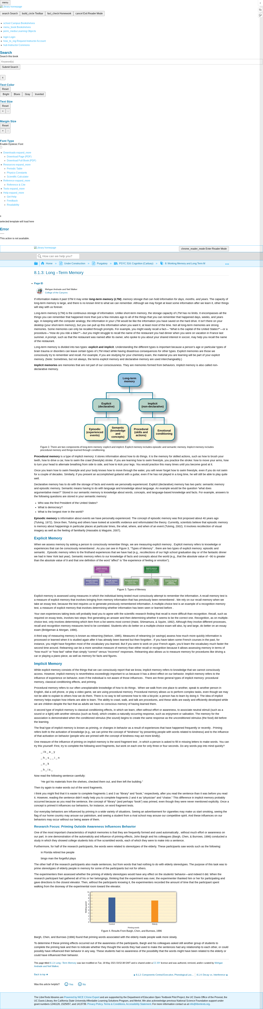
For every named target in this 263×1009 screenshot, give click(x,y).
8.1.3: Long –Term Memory (63, 963)
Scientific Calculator (17, 176)
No (84, 984)
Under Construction (75, 263)
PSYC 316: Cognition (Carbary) (136, 263)
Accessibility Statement (138, 1004)
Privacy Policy (95, 1004)
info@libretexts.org (199, 1004)
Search (40, 256)
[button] (12, 200)
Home (49, 263)
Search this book (9, 56)
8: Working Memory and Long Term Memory (188, 263)
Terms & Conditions (114, 1004)
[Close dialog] (2, 233)
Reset (5, 89)
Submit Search (10, 67)
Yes (71, 984)
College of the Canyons (56, 293)
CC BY (157, 963)
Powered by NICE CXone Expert (82, 997)
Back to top (39, 974)
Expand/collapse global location (227, 262)
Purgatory (102, 263)
